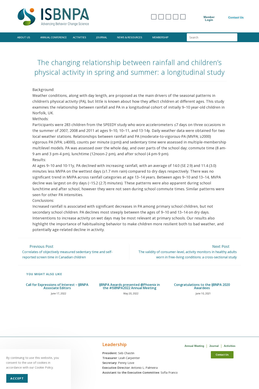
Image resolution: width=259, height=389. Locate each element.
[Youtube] (183, 16)
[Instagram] (161, 16)
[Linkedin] (175, 16)
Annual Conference (53, 37)
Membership (160, 37)
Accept (17, 378)
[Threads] (168, 16)
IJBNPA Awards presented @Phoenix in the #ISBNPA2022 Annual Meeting (129, 286)
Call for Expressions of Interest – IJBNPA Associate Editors (57, 286)
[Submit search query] (233, 37)
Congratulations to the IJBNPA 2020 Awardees (202, 286)
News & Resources (129, 37)
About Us (23, 37)
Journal (101, 37)
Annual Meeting (194, 345)
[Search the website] (212, 36)
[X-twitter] (153, 16)
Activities (79, 37)
